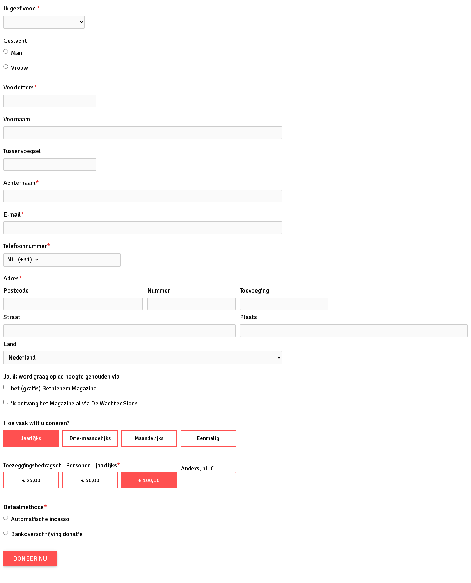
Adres (12, 278)
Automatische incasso (40, 519)
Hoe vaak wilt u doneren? (36, 423)
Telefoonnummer (26, 246)
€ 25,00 (31, 480)
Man (16, 53)
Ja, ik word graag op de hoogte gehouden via (61, 376)
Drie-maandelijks (90, 438)
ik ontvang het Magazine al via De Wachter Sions (74, 403)
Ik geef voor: (21, 8)
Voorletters (20, 87)
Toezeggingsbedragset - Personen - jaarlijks (61, 465)
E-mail (13, 214)
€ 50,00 (90, 480)
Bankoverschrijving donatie (47, 534)
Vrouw (19, 67)
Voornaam (16, 119)
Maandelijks (148, 438)
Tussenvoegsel (22, 151)
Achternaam (21, 183)
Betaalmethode (25, 507)
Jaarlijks (31, 438)
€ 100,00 (149, 480)
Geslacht (15, 41)
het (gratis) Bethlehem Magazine (54, 388)
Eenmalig (208, 438)
